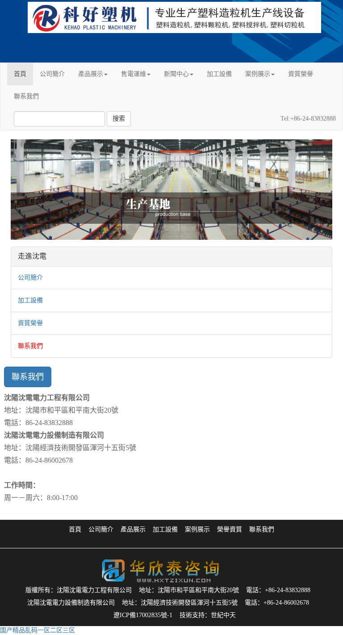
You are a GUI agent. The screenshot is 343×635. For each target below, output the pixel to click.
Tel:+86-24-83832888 (308, 118)
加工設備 (219, 74)
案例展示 (257, 74)
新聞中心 (176, 74)
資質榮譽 (300, 74)
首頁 (20, 74)
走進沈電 (32, 256)
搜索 (119, 118)
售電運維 (133, 74)
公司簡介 (52, 74)
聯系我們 (26, 96)
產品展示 (90, 74)
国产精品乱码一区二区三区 (37, 630)
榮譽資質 (229, 529)
